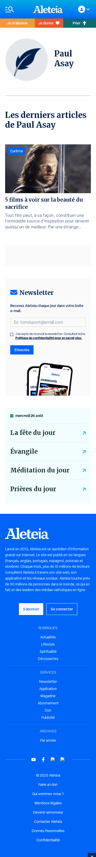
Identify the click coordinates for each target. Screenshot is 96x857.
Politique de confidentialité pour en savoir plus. (48, 338)
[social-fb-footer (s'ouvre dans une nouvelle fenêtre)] (43, 759)
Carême (16, 151)
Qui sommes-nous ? (48, 793)
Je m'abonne (17, 23)
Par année (48, 740)
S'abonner (31, 609)
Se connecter (62, 609)
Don (48, 710)
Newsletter (48, 681)
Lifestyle (48, 644)
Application (48, 688)
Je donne (46, 23)
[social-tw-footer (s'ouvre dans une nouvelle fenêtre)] (53, 759)
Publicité (48, 717)
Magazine (48, 696)
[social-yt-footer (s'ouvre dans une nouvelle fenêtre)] (33, 759)
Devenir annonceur (48, 812)
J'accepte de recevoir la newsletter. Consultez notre (50, 336)
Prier (76, 23)
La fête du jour (32, 433)
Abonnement (48, 703)
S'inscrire (21, 349)
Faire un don (48, 784)
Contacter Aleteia (48, 821)
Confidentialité (48, 840)
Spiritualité (48, 651)
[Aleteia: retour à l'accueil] (48, 9)
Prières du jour (33, 489)
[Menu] (16, 9)
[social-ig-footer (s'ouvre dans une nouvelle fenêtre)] (62, 759)
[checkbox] (11, 334)
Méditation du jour (39, 470)
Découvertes (48, 658)
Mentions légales (48, 803)
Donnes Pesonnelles (48, 830)
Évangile (24, 451)
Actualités (48, 637)
